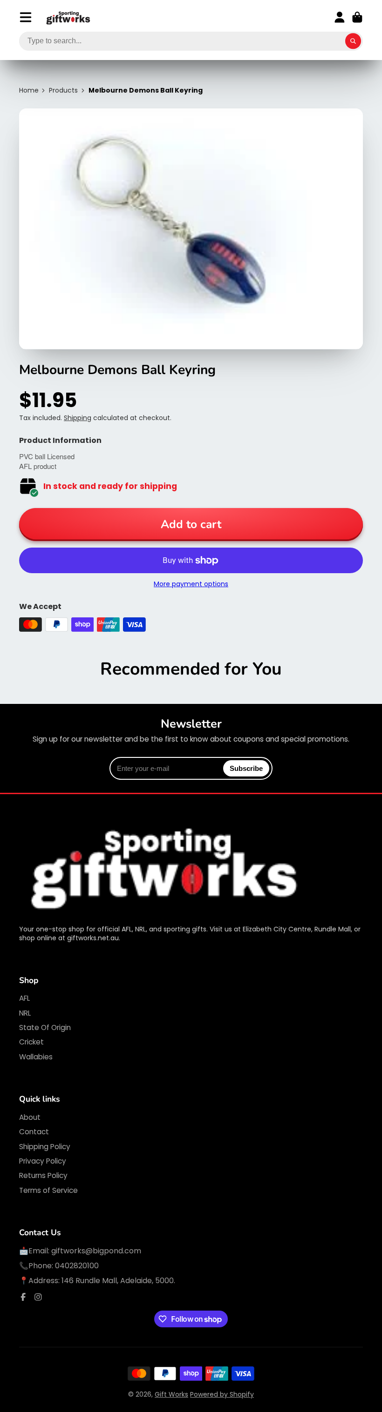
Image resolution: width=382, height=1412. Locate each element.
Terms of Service (48, 1190)
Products (63, 90)
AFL (24, 998)
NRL (25, 1013)
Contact (34, 1132)
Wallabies (36, 1057)
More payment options (191, 584)
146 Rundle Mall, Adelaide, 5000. (118, 1280)
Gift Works (171, 1394)
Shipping (77, 417)
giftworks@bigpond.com (96, 1250)
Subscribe (246, 768)
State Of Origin (45, 1027)
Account (339, 17)
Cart (357, 17)
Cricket (31, 1042)
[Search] (353, 41)
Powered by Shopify (222, 1394)
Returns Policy (43, 1175)
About (30, 1117)
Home (29, 90)
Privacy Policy (42, 1161)
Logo (68, 17)
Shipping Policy (44, 1146)
